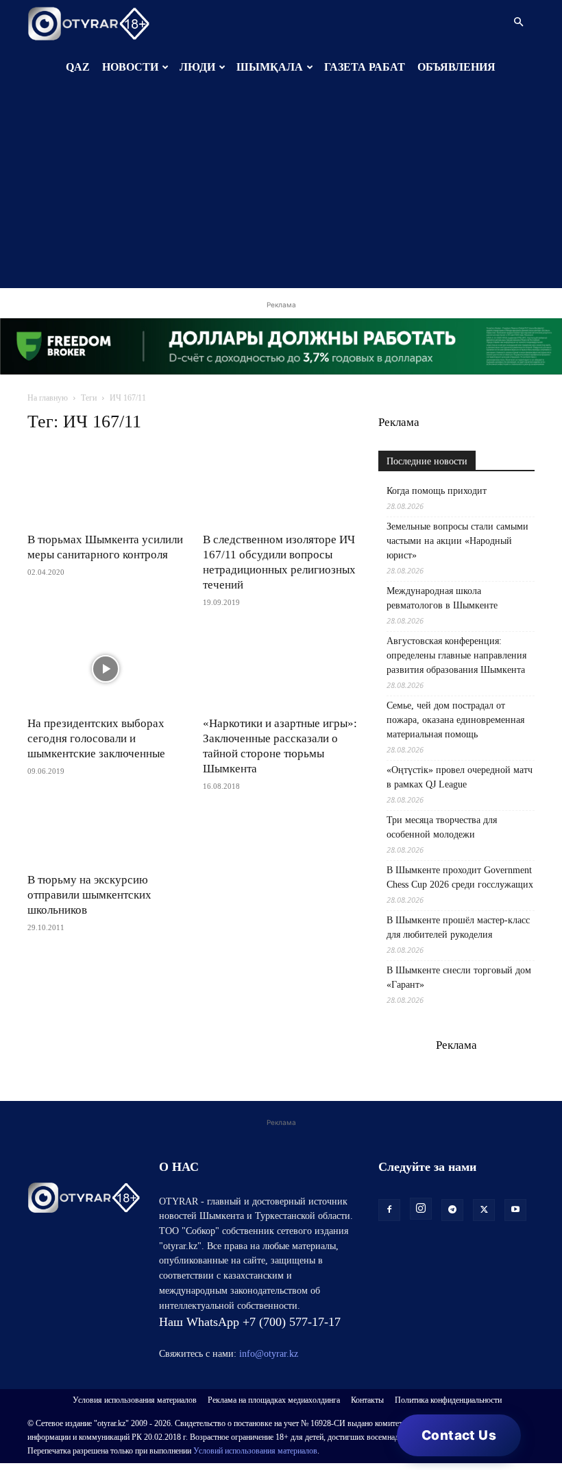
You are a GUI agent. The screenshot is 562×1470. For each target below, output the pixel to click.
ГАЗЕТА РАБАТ (364, 67)
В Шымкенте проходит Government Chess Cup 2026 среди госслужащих (460, 877)
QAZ (78, 67)
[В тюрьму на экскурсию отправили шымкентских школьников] (105, 839)
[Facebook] (389, 1210)
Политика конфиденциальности (448, 1400)
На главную (47, 398)
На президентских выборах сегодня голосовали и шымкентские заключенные (96, 738)
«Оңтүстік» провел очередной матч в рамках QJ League (460, 777)
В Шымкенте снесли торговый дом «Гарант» (459, 977)
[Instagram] (421, 1209)
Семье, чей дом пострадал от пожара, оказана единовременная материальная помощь (455, 719)
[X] (484, 1210)
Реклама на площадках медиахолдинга (274, 1400)
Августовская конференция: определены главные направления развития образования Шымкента (456, 655)
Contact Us (459, 1435)
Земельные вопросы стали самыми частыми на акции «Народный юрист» (457, 540)
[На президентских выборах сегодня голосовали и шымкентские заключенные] (105, 668)
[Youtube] (515, 1210)
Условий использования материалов (255, 1451)
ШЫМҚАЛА (269, 67)
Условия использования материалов (135, 1400)
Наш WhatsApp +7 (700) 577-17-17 (250, 1322)
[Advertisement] (281, 192)
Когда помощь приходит (437, 491)
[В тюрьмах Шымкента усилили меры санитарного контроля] (105, 485)
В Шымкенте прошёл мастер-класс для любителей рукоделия (458, 927)
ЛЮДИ (197, 67)
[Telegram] (452, 1210)
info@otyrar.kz (268, 1354)
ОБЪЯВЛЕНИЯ (456, 67)
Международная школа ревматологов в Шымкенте (442, 598)
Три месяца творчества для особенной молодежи (442, 827)
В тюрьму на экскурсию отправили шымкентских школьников (89, 894)
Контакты (367, 1400)
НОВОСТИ (130, 67)
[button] (518, 22)
